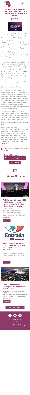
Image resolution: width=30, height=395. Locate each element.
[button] (22, 3)
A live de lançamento (18, 57)
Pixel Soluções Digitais (20, 325)
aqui (25, 115)
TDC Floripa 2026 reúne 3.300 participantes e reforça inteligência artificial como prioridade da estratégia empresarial (14, 204)
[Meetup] (15, 315)
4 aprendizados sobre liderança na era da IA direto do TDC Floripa (14, 287)
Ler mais (6, 220)
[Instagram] (10, 315)
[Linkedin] (20, 315)
